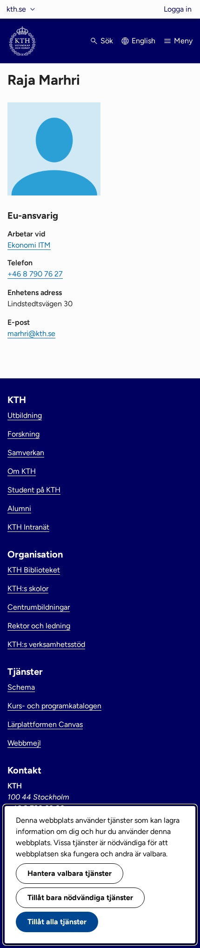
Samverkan (25, 452)
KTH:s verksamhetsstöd (46, 644)
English (143, 40)
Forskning (23, 434)
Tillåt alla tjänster (57, 921)
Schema (21, 687)
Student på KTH (33, 489)
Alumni (19, 508)
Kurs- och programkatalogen (54, 705)
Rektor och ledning (38, 625)
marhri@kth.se (31, 333)
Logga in (178, 9)
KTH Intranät (28, 527)
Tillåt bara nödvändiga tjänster (80, 897)
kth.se (16, 9)
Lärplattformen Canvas (45, 724)
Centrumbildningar (38, 607)
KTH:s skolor (27, 588)
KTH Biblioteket (33, 569)
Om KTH (21, 471)
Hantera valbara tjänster (69, 873)
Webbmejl (24, 743)
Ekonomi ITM (29, 245)
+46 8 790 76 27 (35, 273)
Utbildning (24, 415)
